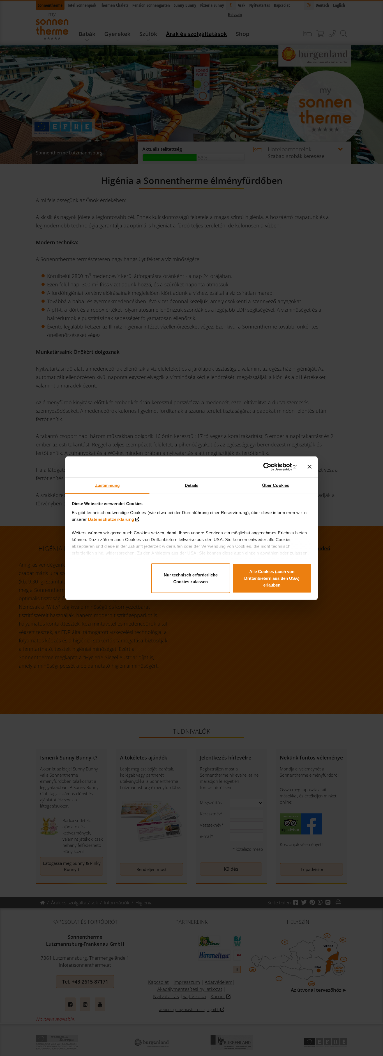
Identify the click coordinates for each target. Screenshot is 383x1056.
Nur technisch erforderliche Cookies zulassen (191, 578)
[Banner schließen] (310, 467)
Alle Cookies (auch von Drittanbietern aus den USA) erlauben (271, 578)
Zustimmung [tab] (107, 485)
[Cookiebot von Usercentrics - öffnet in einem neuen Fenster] (272, 467)
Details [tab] (192, 485)
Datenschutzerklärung (111, 519)
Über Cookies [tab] (275, 485)
